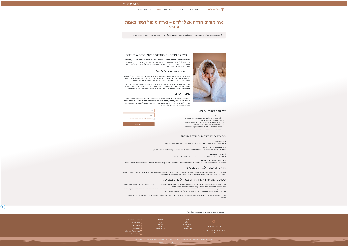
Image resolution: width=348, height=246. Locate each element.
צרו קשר (160, 226)
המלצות (160, 224)
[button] (2, 207)
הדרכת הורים (187, 224)
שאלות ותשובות (187, 228)
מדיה (160, 222)
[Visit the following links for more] (138, 3)
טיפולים (187, 222)
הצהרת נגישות (160, 228)
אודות (187, 226)
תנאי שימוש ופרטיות (150, 239)
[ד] (216, 9)
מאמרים (160, 220)
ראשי (187, 220)
